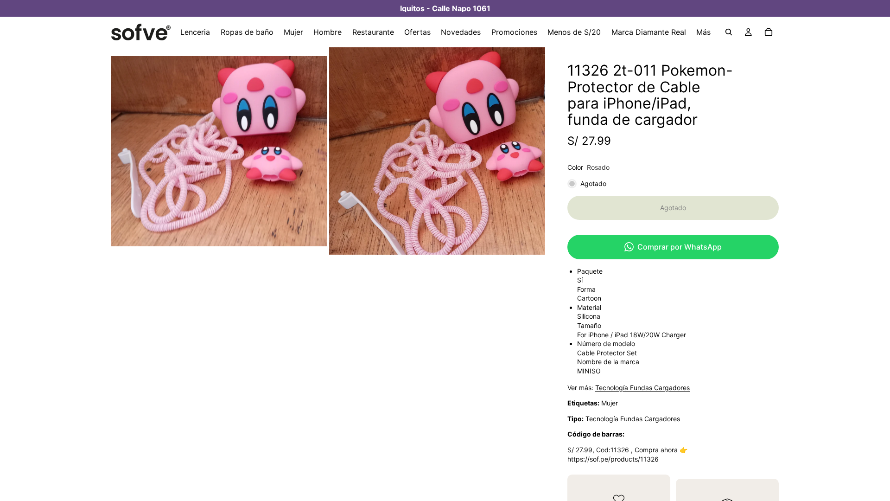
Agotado (673, 208)
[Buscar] (728, 32)
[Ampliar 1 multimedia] (219, 151)
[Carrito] (768, 32)
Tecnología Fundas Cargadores (642, 388)
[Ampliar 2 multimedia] (437, 151)
